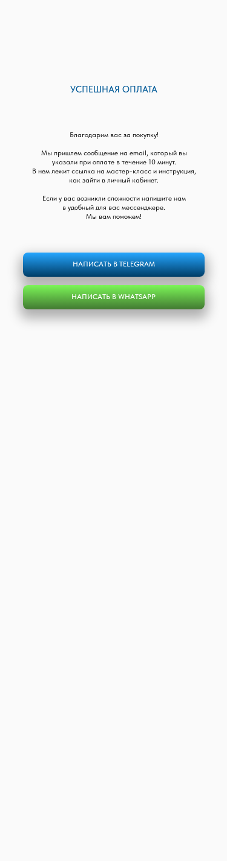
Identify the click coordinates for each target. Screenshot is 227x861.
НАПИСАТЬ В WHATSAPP (113, 296)
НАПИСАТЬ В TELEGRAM (114, 264)
